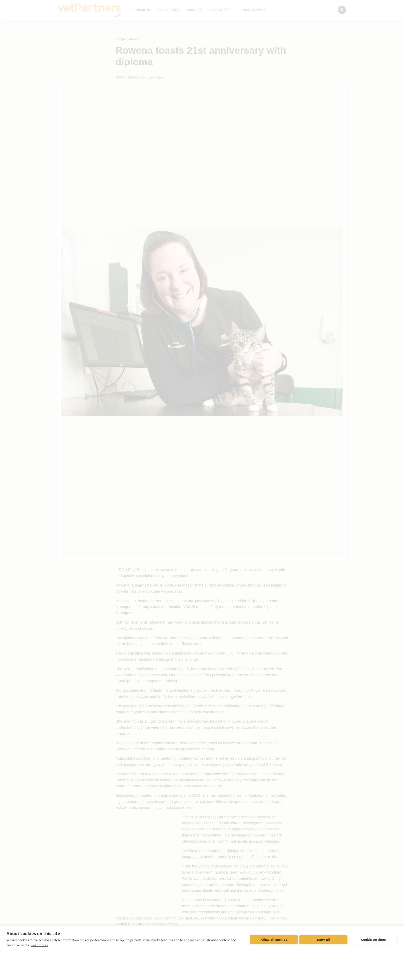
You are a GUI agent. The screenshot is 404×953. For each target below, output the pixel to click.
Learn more (39, 945)
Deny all (323, 939)
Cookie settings (373, 939)
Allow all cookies (274, 939)
